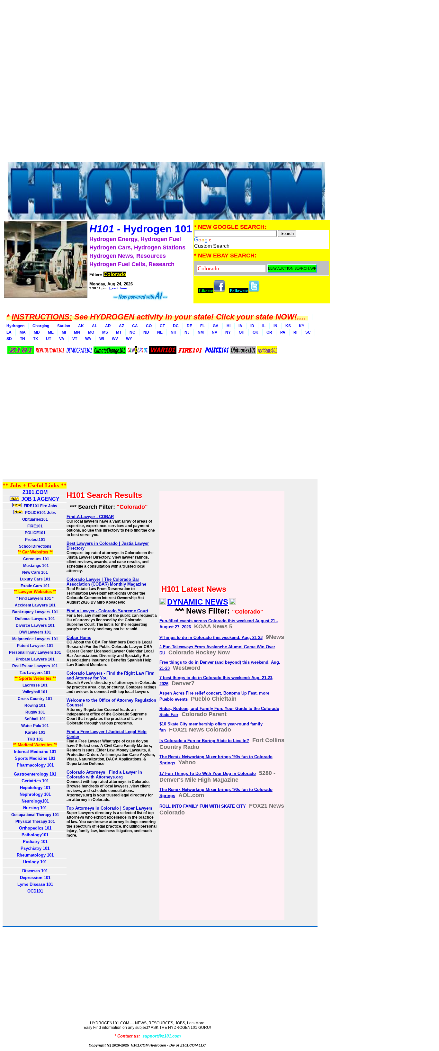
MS (105, 332)
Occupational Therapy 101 (35, 815)
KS (288, 326)
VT (74, 339)
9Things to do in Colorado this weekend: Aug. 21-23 (211, 637)
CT (162, 326)
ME (51, 332)
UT (48, 339)
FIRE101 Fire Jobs (40, 506)
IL (263, 326)
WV (115, 339)
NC (132, 332)
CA (135, 326)
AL (94, 326)
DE (189, 326)
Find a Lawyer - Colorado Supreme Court (107, 610)
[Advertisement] (166, 82)
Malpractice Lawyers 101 (35, 639)
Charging (40, 326)
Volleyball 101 (35, 692)
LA (9, 332)
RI (295, 332)
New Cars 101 (35, 572)
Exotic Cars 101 (35, 586)
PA (282, 332)
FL (202, 326)
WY (129, 339)
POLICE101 (35, 533)
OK (255, 332)
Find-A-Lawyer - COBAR (90, 516)
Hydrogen (15, 326)
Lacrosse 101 (35, 685)
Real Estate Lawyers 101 (35, 666)
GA (216, 326)
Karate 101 (35, 732)
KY (301, 326)
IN (275, 326)
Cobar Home (79, 637)
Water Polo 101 (35, 725)
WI (101, 339)
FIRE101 (35, 526)
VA (61, 339)
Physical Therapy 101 (35, 821)
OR (269, 332)
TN (22, 339)
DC (176, 326)
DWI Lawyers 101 (35, 632)
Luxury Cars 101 (35, 579)
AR (108, 326)
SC (308, 332)
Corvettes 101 (35, 559)
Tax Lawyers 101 (35, 672)
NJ (187, 332)
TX (35, 339)
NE (160, 332)
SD (9, 339)
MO (91, 332)
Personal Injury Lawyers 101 (35, 652)
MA (23, 332)
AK (81, 326)
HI (228, 326)
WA (88, 339)
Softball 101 (35, 719)
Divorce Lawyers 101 (35, 625)
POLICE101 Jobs (40, 512)
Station (63, 326)
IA (240, 326)
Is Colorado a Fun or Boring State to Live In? (204, 740)
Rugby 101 (35, 712)
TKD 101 (35, 739)
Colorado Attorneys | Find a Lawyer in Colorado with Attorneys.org (104, 774)
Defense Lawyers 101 (35, 618)
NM (201, 332)
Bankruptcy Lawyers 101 (35, 612)
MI (64, 332)
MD (37, 332)
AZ (121, 326)
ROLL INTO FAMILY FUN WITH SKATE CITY (202, 806)
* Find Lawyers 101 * (35, 598)
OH (242, 332)
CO (149, 326)
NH (173, 332)
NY (228, 332)
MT (118, 332)
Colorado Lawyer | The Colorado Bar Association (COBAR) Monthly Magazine (106, 582)
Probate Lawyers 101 (35, 659)
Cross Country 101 (35, 698)
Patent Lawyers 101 (35, 645)
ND (146, 332)
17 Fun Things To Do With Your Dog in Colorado (207, 773)
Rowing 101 (35, 705)
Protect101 (35, 539)
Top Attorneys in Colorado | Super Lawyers (109, 808)
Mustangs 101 (35, 565)
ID (252, 326)
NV (214, 332)
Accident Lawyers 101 (35, 605)
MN (77, 332)
